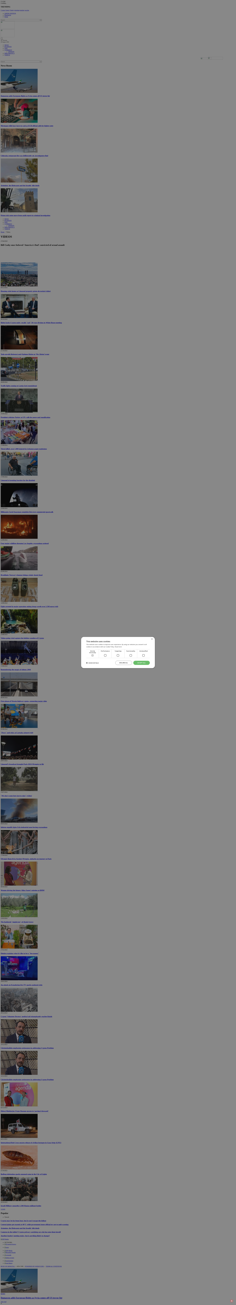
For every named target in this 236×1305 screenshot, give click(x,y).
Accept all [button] (141, 663)
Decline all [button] (123, 663)
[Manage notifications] (231, 1300)
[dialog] (118, 652)
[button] (92, 663)
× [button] (152, 639)
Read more (118, 647)
